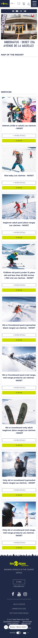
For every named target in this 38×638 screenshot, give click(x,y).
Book (19, 141)
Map (21, 11)
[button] (23, 3)
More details (19, 136)
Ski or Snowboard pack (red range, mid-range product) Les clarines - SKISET (19, 378)
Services (25, 11)
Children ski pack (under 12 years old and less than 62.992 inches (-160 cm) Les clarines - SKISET (19, 275)
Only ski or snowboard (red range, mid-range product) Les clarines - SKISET (19, 533)
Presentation (17, 11)
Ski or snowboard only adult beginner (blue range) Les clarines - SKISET (19, 430)
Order (13, 11)
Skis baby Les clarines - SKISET (19, 175)
